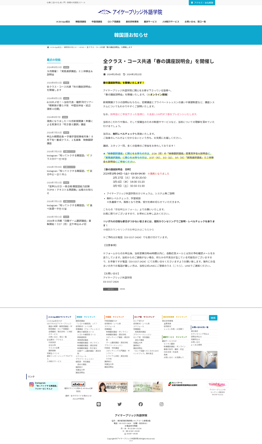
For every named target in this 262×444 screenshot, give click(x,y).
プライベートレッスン (85, 359)
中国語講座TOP (110, 321)
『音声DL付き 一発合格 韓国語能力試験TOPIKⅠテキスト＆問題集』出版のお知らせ (70, 190)
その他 (109, 359)
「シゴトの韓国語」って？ (86, 323)
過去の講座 (81, 364)
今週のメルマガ (69, 151)
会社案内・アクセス (55, 340)
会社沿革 (52, 345)
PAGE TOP (253, 428)
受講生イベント (53, 353)
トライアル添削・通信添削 (117, 356)
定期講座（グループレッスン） (88, 329)
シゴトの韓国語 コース (86, 334)
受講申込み (195, 339)
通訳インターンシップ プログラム (59, 357)
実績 (165, 355)
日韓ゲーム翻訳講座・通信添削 (89, 352)
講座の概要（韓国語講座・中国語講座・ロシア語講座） (60, 327)
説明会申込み (196, 337)
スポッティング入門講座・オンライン (118, 352)
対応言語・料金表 (171, 352)
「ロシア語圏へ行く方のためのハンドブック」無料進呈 (146, 352)
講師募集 (52, 350)
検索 (213, 317)
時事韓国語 (81, 337)
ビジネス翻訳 (169, 344)
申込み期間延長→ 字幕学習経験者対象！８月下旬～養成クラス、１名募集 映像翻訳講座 (70, 140)
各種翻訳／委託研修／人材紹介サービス (60, 332)
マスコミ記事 (54, 348)
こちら (177, 265)
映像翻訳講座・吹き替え (87, 348)
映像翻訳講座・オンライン (88, 343)
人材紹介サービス (54, 361)
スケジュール (81, 356)
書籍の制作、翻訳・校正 (174, 349)
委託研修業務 (167, 321)
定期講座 (108, 329)
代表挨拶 (52, 342)
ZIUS (131, 441)
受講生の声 (80, 370)
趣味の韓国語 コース (85, 332)
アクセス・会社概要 (203, 2)
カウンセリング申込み (200, 334)
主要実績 (167, 323)
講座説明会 (80, 372)
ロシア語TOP (138, 321)
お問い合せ (195, 342)
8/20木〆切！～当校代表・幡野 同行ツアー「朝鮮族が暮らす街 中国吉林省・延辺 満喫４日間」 (70, 105)
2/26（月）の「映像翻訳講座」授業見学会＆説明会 (180, 153)
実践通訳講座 (82, 340)
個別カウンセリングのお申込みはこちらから (130, 229)
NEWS (122, 289)
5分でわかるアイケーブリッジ (59, 323)
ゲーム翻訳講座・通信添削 (117, 342)
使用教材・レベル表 (84, 326)
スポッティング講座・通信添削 (118, 338)
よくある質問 (196, 345)
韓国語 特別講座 (83, 362)
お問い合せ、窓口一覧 (58, 337)
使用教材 (167, 326)
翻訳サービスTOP (169, 341)
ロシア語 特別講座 (141, 337)
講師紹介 (79, 367)
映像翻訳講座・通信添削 (87, 345)
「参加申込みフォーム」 (126, 209)
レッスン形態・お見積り (174, 329)
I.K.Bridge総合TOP (54, 321)
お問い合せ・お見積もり (174, 357)
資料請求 (194, 331)
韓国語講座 (80, 321)
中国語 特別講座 (111, 348)
